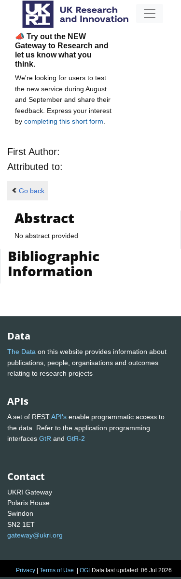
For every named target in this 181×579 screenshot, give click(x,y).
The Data (21, 351)
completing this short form (63, 121)
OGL (86, 570)
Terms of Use (57, 570)
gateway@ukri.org (35, 535)
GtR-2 (76, 438)
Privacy (25, 570)
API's (59, 417)
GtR (45, 438)
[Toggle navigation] (149, 13)
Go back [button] (31, 191)
